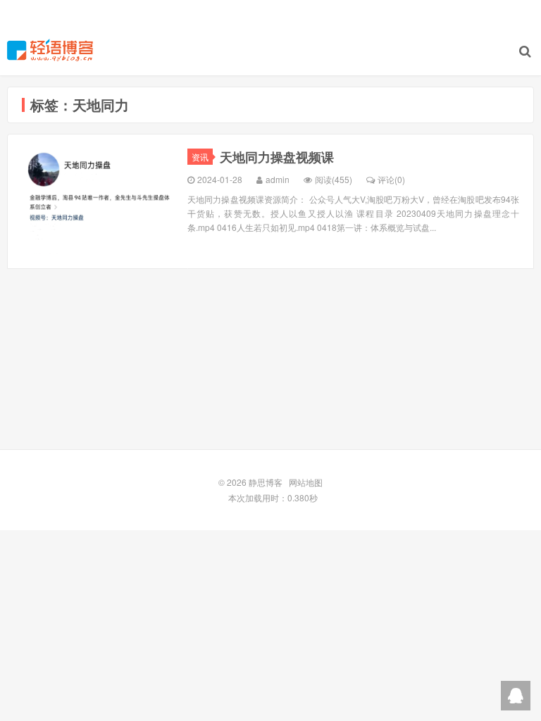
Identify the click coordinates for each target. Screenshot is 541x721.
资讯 (200, 157)
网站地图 (306, 482)
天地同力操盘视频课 (277, 157)
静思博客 (50, 50)
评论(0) (391, 179)
